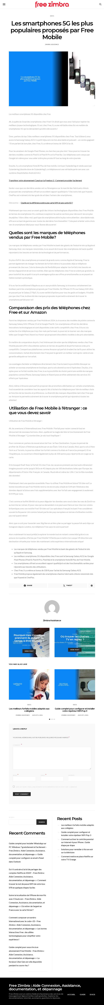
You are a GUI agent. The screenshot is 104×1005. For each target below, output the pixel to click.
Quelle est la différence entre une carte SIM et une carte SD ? (47, 203)
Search (11, 817)
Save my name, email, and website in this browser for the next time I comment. (46, 787)
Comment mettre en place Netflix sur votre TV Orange (77, 858)
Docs (52, 16)
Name (16, 775)
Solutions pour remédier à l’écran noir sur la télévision (77, 851)
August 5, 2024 (37, 715)
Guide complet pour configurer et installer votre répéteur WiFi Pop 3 (75, 710)
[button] (49, 719)
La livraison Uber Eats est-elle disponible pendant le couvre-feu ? (25, 962)
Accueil (71, 994)
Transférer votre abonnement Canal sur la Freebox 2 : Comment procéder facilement (45, 180)
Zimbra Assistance (52, 44)
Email (43, 775)
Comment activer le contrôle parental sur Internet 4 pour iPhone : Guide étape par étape (77, 842)
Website (71, 775)
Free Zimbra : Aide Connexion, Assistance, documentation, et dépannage (45, 987)
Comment (17, 745)
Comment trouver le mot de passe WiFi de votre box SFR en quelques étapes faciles (27, 884)
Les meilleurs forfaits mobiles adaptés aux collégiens (29, 710)
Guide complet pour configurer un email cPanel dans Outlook (26, 858)
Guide (29, 633)
